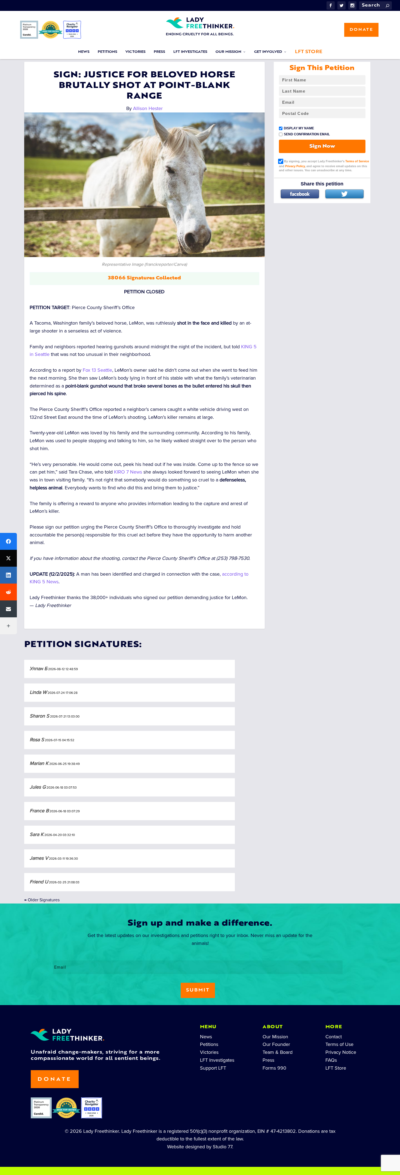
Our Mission (228, 52)
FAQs (331, 1060)
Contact (333, 1037)
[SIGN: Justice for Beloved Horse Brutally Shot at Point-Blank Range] (144, 184)
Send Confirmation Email (307, 134)
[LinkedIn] (8, 575)
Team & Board (278, 1052)
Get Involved (268, 52)
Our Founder (276, 1044)
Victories (135, 52)
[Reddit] (8, 592)
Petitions (107, 52)
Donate (361, 30)
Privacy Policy (295, 166)
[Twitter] (344, 194)
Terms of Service (357, 161)
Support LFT (213, 1068)
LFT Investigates (190, 52)
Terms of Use (339, 1044)
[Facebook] (300, 194)
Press (159, 52)
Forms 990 (274, 1068)
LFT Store (308, 52)
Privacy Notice (340, 1052)
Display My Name (299, 128)
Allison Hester (148, 108)
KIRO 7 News (128, 472)
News (84, 52)
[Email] (8, 608)
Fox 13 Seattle (97, 370)
